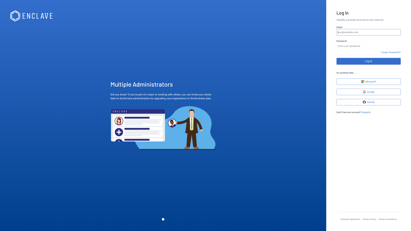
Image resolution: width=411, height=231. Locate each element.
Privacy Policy (369, 219)
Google (371, 92)
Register (366, 112)
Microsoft (371, 81)
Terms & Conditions (388, 219)
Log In (368, 61)
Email (339, 27)
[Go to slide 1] (163, 219)
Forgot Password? (391, 52)
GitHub (371, 102)
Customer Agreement (350, 219)
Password (342, 41)
